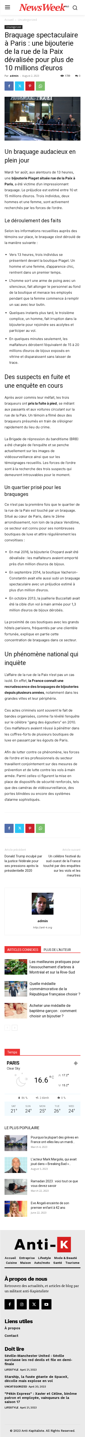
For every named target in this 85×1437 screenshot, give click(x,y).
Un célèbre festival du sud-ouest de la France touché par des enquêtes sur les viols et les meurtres (61, 865)
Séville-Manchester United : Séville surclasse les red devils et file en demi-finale (38, 1360)
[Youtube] (46, 1304)
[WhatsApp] (40, 86)
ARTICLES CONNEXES (22, 950)
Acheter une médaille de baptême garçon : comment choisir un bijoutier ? (53, 1010)
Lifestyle (12, 1369)
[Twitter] (19, 86)
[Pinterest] (29, 86)
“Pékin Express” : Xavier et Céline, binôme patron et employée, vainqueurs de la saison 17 (41, 1398)
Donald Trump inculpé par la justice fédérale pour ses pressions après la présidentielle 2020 (23, 863)
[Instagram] (22, 1304)
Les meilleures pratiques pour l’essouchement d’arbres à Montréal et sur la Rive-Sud (54, 966)
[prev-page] (7, 1028)
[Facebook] (9, 86)
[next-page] (14, 1028)
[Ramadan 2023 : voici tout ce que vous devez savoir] (16, 1187)
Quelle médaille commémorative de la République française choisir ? (54, 988)
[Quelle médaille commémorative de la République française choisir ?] (16, 989)
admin (14, 75)
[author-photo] (42, 914)
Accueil (9, 20)
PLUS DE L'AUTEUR (57, 950)
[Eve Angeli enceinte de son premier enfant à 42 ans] (16, 1209)
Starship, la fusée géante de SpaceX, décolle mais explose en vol (36, 1379)
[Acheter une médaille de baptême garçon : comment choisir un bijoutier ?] (16, 1011)
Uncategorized (27, 20)
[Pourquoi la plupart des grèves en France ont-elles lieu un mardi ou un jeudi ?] (16, 1143)
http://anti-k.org (42, 927)
